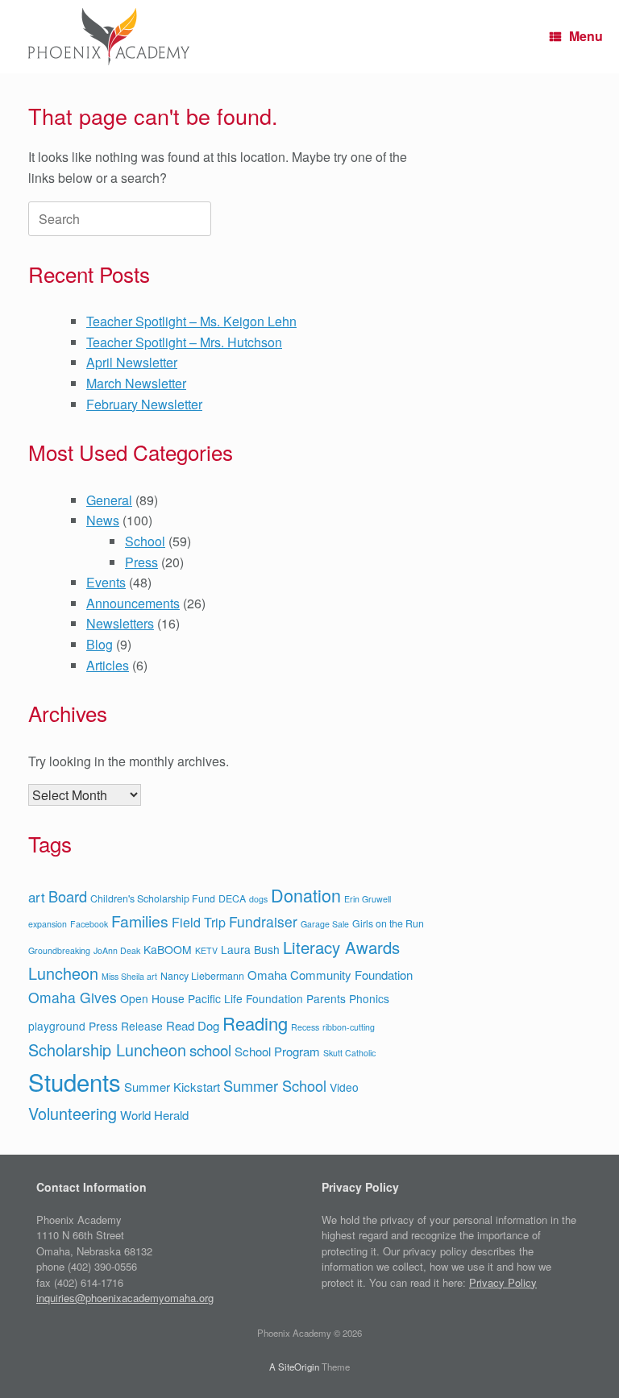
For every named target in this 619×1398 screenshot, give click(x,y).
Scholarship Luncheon (107, 1049)
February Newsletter (144, 404)
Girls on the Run (388, 923)
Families (139, 921)
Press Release (126, 1026)
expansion (47, 924)
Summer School (274, 1085)
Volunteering (72, 1113)
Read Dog (192, 1025)
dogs (258, 899)
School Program (277, 1051)
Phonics (369, 998)
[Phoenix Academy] (108, 36)
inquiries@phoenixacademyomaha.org (125, 1297)
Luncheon (63, 973)
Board (67, 896)
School (145, 541)
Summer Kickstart (172, 1086)
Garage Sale (325, 924)
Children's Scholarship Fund (152, 898)
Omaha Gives (72, 997)
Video (344, 1087)
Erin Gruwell (367, 899)
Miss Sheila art (129, 976)
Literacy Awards (341, 947)
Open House (152, 998)
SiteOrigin (298, 1366)
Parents (326, 998)
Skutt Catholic (349, 1053)
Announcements (133, 603)
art (36, 896)
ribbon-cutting (348, 1027)
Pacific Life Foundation (245, 998)
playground (56, 1026)
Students (74, 1081)
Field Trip (199, 922)
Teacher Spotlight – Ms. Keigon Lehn (191, 321)
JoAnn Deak (116, 950)
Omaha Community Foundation (330, 974)
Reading (255, 1022)
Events (106, 582)
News (102, 520)
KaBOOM (167, 949)
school (210, 1049)
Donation (306, 894)
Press (141, 562)
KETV (206, 950)
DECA (232, 898)
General (109, 500)
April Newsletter (131, 362)
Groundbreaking (59, 950)
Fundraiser (263, 921)
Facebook (89, 924)
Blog (99, 644)
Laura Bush (250, 949)
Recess (305, 1027)
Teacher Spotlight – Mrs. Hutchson (184, 342)
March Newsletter (136, 383)
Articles (107, 665)
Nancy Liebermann (202, 976)
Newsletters (120, 623)
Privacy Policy (503, 1282)
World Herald (154, 1114)
